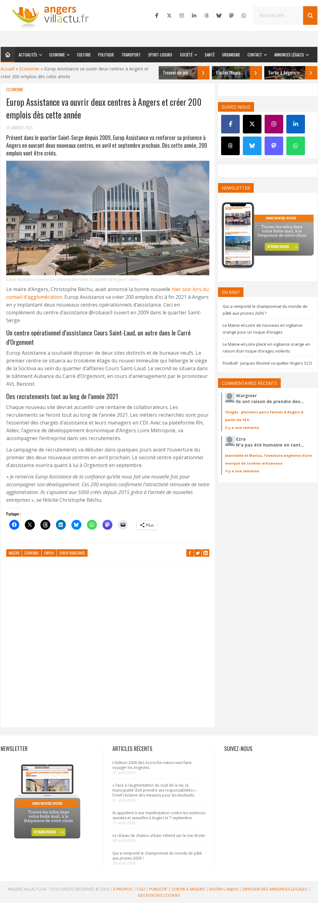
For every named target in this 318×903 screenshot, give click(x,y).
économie (32, 552)
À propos (123, 889)
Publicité (158, 889)
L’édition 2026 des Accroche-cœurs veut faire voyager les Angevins (152, 765)
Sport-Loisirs (160, 55)
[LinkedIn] (194, 15)
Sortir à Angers (188, 889)
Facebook (190, 553)
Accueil (8, 69)
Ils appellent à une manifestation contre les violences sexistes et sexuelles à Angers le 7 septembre (158, 815)
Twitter (198, 553)
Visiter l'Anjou (223, 889)
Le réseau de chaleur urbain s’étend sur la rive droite (158, 835)
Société (186, 55)
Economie (57, 55)
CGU (141, 889)
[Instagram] (182, 15)
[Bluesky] (219, 15)
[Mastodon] (231, 15)
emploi (49, 552)
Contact (255, 55)
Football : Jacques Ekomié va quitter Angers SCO (267, 363)
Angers (14, 552)
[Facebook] (157, 15)
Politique (106, 55)
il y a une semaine (242, 427)
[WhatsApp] (244, 15)
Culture (84, 55)
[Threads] (206, 15)
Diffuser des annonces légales (275, 889)
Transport (131, 55)
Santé (210, 55)
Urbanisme (231, 55)
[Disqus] (107, 648)
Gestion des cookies (159, 895)
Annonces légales (289, 55)
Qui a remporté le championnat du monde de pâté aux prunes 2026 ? (157, 856)
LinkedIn (205, 553)
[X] (169, 15)
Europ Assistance (72, 552)
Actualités (28, 55)
